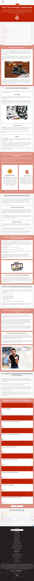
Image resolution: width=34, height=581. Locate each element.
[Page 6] (13, 191)
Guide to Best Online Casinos (7, 521)
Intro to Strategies (5, 523)
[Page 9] (19, 191)
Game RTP (3, 127)
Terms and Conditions (17, 561)
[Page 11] (23, 191)
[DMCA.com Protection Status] (21, 570)
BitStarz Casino (17, 533)
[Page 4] (9, 191)
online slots (14, 241)
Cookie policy (17, 558)
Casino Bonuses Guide (17, 543)
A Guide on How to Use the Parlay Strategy (9, 459)
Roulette (8, 215)
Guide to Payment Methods (17, 545)
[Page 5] (11, 191)
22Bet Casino (17, 534)
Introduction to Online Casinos (17, 542)
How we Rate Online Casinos (17, 554)
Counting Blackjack (4, 36)
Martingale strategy (7, 177)
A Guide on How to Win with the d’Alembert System (11, 421)
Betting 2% (3, 41)
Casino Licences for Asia (17, 557)
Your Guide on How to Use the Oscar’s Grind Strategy (11, 497)
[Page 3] (7, 191)
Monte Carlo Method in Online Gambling (9, 446)
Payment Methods (17, 536)
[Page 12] (24, 191)
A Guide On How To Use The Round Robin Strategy (11, 434)
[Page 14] (28, 191)
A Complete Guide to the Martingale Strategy (10, 472)
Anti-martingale (4, 27)
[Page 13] (26, 191)
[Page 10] (21, 191)
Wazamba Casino (17, 539)
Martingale (3, 25)
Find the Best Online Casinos (17, 548)
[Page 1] (3, 191)
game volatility (5, 138)
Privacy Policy (17, 560)
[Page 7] (15, 191)
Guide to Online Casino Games (17, 546)
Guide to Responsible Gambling (17, 555)
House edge (4, 100)
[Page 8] (17, 191)
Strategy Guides (17, 549)
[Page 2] (5, 191)
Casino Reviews (17, 537)
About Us (17, 552)
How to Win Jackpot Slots (6, 408)
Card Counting (4, 34)
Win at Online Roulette (5, 29)
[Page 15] (30, 191)
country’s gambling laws (7, 337)
